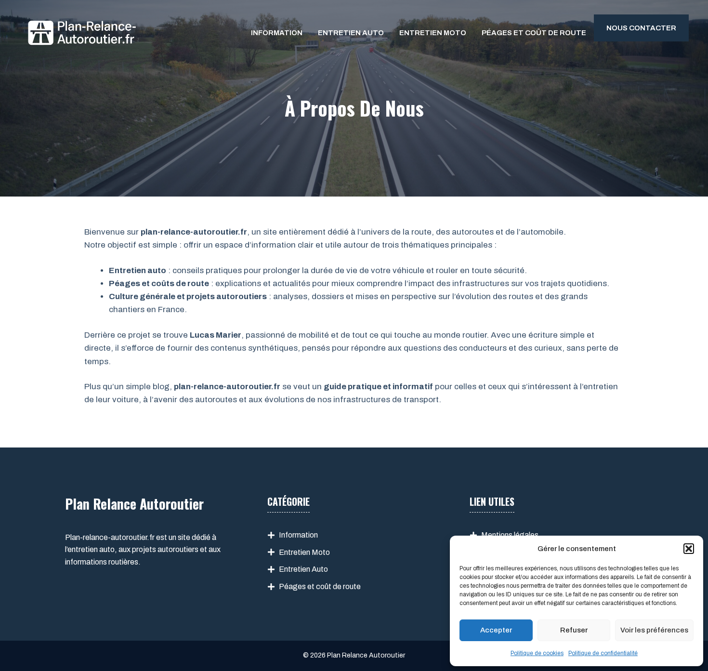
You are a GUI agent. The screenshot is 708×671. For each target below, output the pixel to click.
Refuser (574, 630)
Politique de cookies (537, 653)
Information (276, 33)
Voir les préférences (654, 630)
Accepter (496, 630)
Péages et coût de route (534, 33)
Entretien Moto (432, 33)
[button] (689, 548)
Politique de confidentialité (603, 653)
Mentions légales (509, 535)
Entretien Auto (351, 33)
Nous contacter (641, 28)
